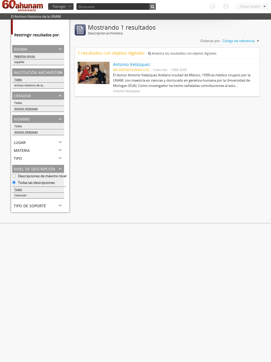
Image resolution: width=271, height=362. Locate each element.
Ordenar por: (210, 40)
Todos (18, 79)
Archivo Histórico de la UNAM (33, 85)
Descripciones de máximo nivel (41, 176)
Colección (20, 195)
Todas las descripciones (36, 182)
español (19, 62)
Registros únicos (24, 56)
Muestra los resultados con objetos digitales (183, 53)
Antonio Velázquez (26, 109)
